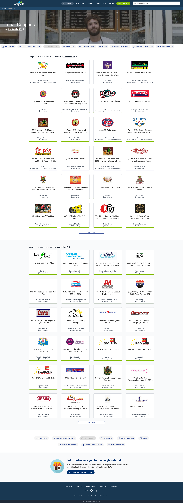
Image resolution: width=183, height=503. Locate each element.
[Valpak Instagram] (91, 490)
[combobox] (156, 3)
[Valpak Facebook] (86, 490)
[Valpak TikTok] (96, 490)
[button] (101, 3)
